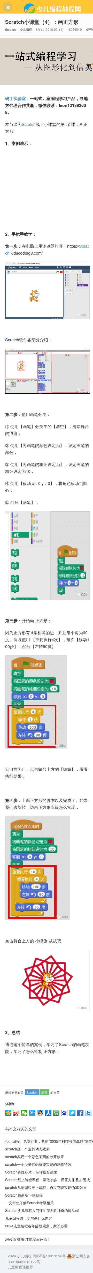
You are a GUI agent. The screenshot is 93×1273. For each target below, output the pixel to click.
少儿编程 (26, 29)
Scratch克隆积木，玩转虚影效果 (31, 1172)
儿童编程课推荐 (20, 1266)
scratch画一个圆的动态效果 (27, 1148)
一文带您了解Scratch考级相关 (29, 1202)
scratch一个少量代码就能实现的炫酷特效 (38, 1164)
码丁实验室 (15, 98)
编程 (44, 1092)
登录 (20, 1239)
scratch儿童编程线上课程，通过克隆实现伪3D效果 (46, 1187)
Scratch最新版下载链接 (24, 1195)
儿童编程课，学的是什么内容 (28, 1218)
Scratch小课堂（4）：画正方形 (42, 21)
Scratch (10, 29)
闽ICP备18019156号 (49, 1255)
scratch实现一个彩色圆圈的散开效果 (34, 1156)
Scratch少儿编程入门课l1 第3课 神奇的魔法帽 (42, 1210)
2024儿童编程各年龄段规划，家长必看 (36, 1225)
